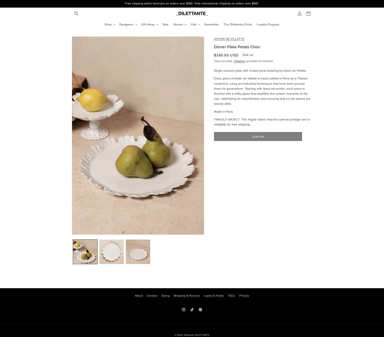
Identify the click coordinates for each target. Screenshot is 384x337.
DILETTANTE (202, 335)
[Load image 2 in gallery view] (111, 252)
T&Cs (231, 295)
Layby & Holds (214, 295)
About (139, 295)
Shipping (239, 61)
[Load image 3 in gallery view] (138, 252)
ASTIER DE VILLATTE (229, 39)
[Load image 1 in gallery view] (85, 252)
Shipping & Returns (187, 295)
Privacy (244, 295)
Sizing (165, 295)
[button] (76, 13)
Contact (152, 295)
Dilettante (189, 335)
